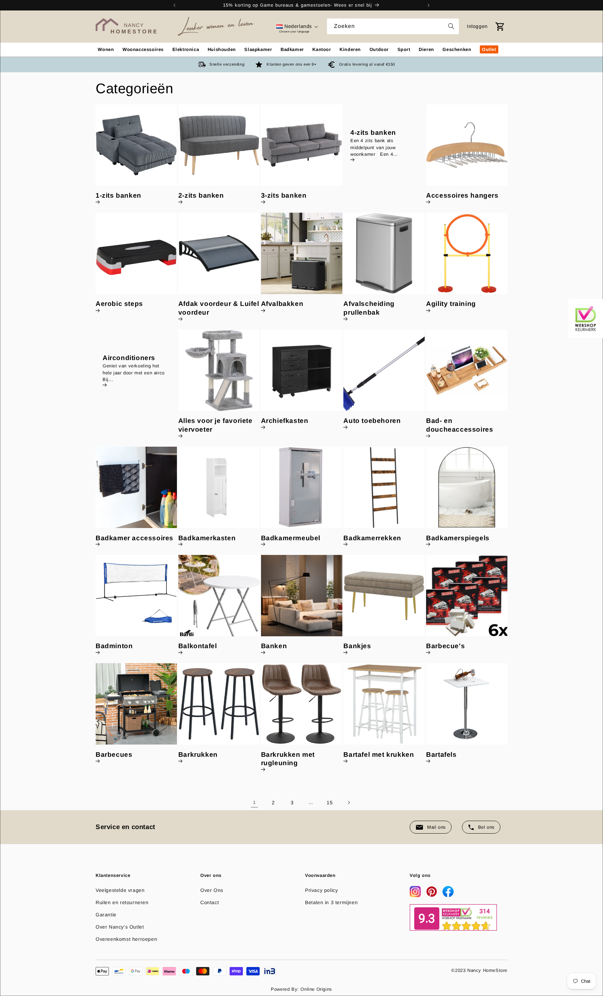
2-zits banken (201, 195)
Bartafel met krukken (378, 754)
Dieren (426, 49)
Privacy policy (321, 890)
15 (330, 802)
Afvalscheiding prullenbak (368, 308)
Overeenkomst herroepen (126, 939)
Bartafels (441, 754)
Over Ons (211, 890)
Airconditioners (129, 357)
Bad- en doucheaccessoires (459, 425)
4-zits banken (373, 132)
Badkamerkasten (207, 538)
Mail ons (436, 827)
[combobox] (393, 26)
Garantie (106, 914)
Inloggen (477, 26)
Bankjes (357, 646)
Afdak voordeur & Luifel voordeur (218, 308)
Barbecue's (445, 646)
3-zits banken (284, 195)
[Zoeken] (451, 26)
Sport (403, 49)
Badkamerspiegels (458, 538)
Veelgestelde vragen (120, 890)
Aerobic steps (119, 304)
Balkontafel (197, 646)
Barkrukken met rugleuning (288, 759)
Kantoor (321, 49)
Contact (209, 902)
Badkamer (292, 49)
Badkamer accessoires (134, 538)
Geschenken (456, 49)
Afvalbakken (282, 304)
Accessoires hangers (462, 195)
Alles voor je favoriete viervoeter (215, 425)
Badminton (114, 646)
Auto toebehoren (372, 421)
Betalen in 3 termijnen (331, 902)
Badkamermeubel (290, 538)
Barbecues (114, 754)
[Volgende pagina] (348, 802)
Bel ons (486, 827)
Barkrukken (198, 754)
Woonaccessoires (143, 49)
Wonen (106, 49)
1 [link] (254, 802)
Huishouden (222, 49)
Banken (274, 646)
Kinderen (350, 49)
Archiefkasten (284, 421)
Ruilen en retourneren (122, 902)
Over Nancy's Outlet (120, 927)
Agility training (451, 304)
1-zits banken (118, 195)
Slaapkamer (258, 49)
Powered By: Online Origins (301, 989)
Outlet (489, 49)
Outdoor (379, 49)
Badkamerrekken (372, 538)
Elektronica (185, 49)
